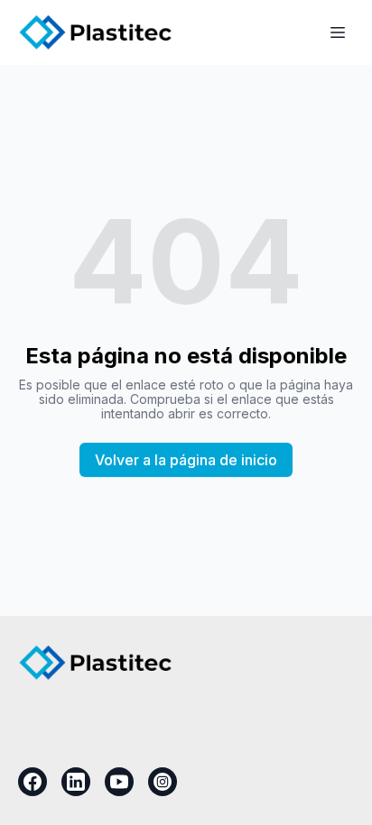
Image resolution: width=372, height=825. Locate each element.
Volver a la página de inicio (186, 460)
